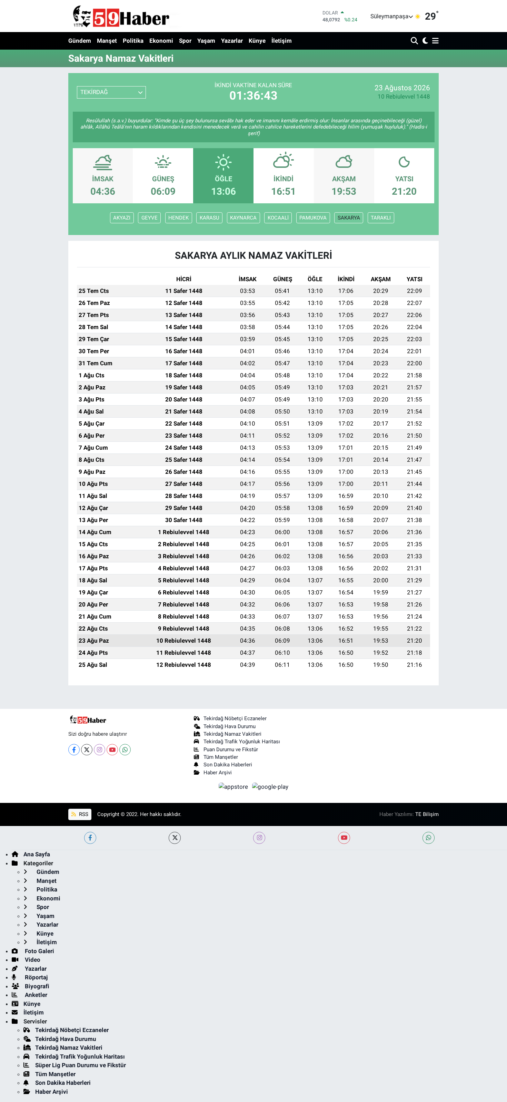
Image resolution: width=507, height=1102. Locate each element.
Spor (185, 40)
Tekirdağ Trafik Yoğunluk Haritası (241, 741)
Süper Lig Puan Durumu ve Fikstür (80, 1065)
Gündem (79, 40)
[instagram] (259, 838)
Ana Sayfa (36, 854)
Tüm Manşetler (220, 757)
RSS (83, 814)
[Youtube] (112, 749)
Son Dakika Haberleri (227, 765)
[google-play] (270, 786)
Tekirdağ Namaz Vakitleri (232, 734)
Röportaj (35, 977)
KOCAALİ (278, 218)
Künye (257, 40)
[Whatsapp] (125, 749)
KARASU (209, 218)
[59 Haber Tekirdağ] (137, 16)
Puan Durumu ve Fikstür (230, 749)
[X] (86, 749)
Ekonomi (161, 40)
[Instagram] (99, 749)
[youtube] (344, 838)
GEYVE (149, 218)
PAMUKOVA (313, 218)
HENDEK (178, 218)
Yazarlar (232, 40)
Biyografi (36, 986)
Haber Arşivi (217, 772)
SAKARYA (349, 218)
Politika (133, 40)
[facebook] (90, 838)
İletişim (281, 40)
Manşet (107, 40)
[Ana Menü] (434, 41)
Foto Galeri (38, 951)
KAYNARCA (243, 218)
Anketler (35, 994)
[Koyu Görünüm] (424, 41)
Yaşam (206, 40)
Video (31, 959)
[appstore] (234, 786)
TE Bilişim (427, 814)
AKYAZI (121, 218)
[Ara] (415, 41)
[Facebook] (74, 749)
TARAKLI (381, 218)
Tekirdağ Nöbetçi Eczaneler (235, 718)
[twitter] (175, 838)
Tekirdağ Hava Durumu (229, 726)
